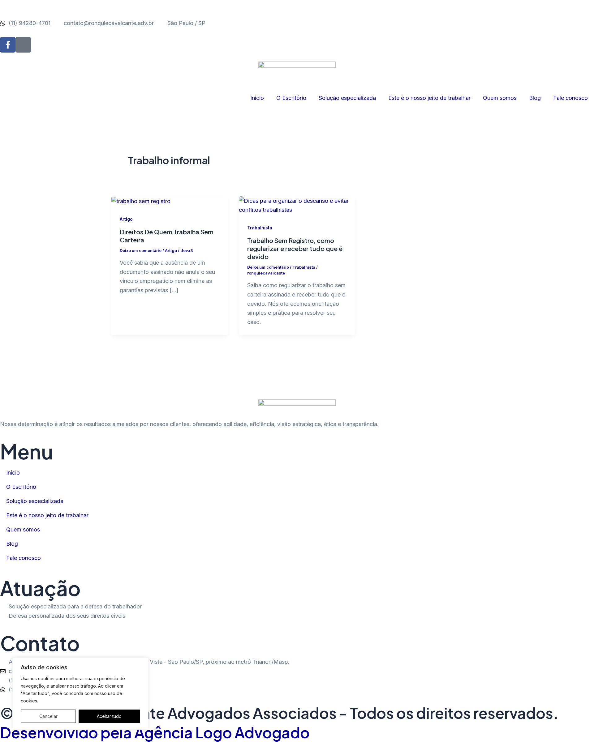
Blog (535, 98)
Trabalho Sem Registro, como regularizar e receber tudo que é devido (294, 248)
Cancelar (48, 716)
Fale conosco (570, 98)
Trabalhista (259, 227)
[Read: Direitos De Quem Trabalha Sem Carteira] (140, 201)
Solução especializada (347, 98)
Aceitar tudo (109, 716)
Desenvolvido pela (155, 732)
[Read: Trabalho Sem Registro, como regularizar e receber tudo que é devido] (297, 205)
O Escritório (291, 98)
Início (257, 98)
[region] (80, 693)
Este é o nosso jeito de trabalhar (429, 98)
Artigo (126, 219)
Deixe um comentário (140, 250)
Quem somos (500, 98)
